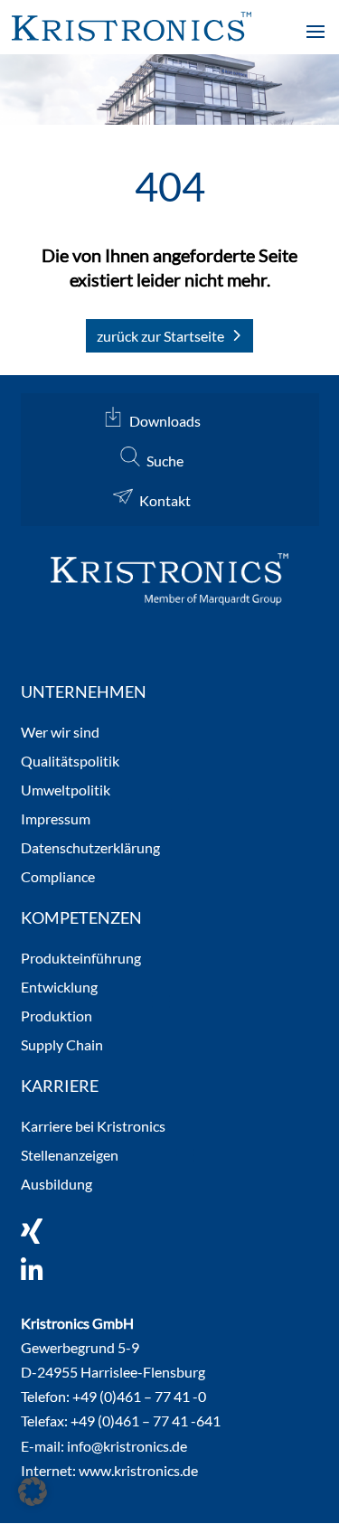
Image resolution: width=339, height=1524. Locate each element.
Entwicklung (59, 987)
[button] (32, 1491)
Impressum (55, 819)
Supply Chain (62, 1045)
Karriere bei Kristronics (93, 1126)
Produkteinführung (81, 958)
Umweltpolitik (65, 790)
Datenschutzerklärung (90, 848)
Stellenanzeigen (69, 1155)
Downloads (165, 420)
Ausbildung (56, 1184)
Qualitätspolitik (70, 761)
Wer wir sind (60, 732)
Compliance (58, 877)
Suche (165, 460)
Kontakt (165, 500)
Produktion (56, 1016)
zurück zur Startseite (160, 335)
